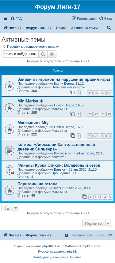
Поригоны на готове (37, 184)
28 (102, 114)
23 (109, 136)
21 (96, 136)
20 (89, 136)
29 (109, 114)
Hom (57, 105)
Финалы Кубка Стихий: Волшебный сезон (58, 165)
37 (109, 93)
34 (89, 93)
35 (96, 93)
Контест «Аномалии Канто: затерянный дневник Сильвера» (56, 146)
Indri (57, 83)
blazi (57, 188)
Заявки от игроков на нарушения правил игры (63, 79)
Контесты (59, 157)
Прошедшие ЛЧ (64, 173)
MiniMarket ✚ (30, 101)
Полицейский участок (68, 87)
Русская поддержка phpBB (57, 251)
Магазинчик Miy (32, 122)
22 (102, 136)
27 (96, 114)
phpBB (47, 246)
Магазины (59, 109)
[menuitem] (16, 18)
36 (102, 93)
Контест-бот (63, 153)
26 (89, 114)
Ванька (59, 169)
